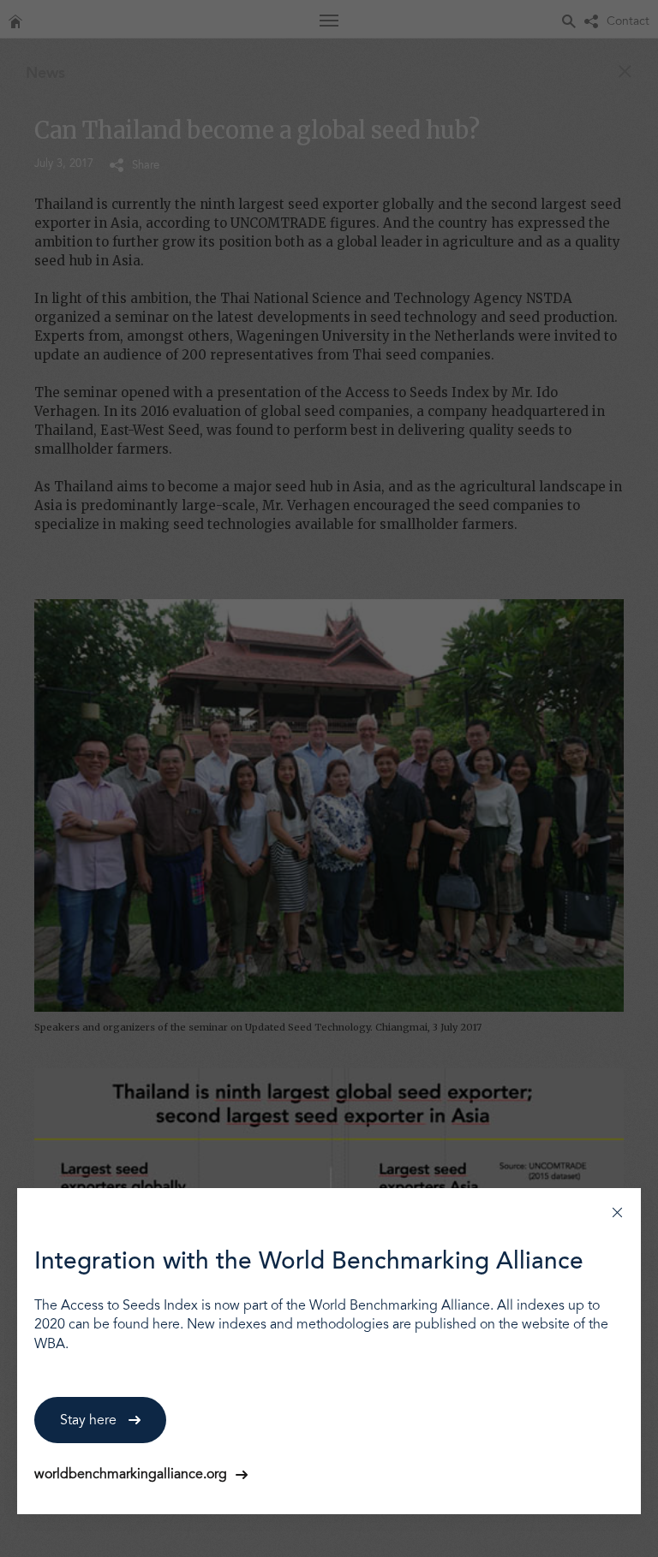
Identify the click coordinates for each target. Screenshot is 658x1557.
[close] (617, 1212)
